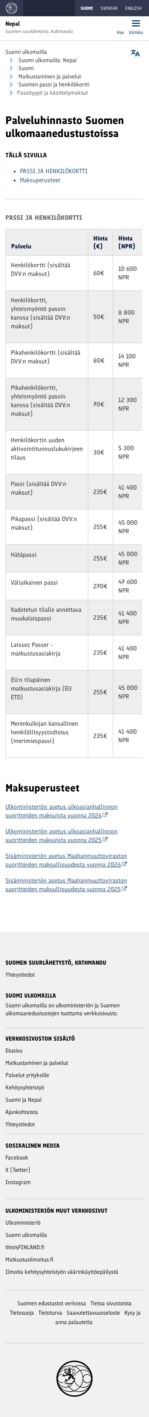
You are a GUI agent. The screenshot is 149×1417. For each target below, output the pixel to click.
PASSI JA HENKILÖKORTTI (54, 171)
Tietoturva (50, 1312)
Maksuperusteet (40, 180)
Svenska (109, 8)
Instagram (18, 1182)
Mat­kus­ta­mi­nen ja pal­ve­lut (49, 76)
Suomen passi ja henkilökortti (53, 84)
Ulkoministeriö (23, 1222)
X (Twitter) (17, 1169)
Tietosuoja (22, 1312)
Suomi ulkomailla (26, 51)
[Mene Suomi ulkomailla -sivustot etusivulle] (11, 8)
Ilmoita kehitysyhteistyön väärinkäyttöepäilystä (61, 1271)
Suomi (25, 68)
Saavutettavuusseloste (93, 1312)
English (133, 8)
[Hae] (120, 24)
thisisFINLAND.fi (24, 1247)
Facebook (16, 1157)
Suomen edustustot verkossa (51, 1303)
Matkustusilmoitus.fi (29, 1259)
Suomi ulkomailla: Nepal (47, 60)
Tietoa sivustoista (111, 1303)
